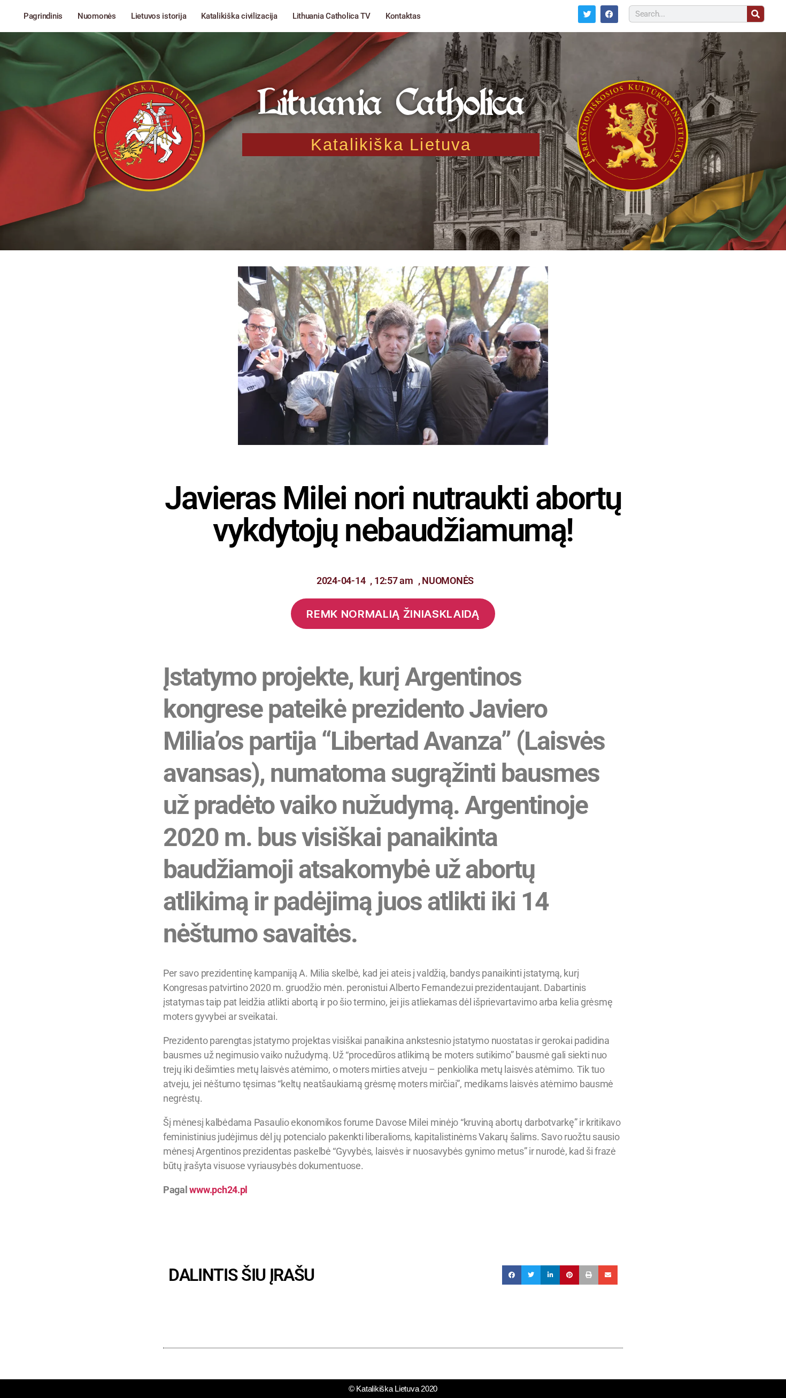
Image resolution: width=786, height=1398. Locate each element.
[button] (511, 1275)
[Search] (755, 14)
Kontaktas (403, 16)
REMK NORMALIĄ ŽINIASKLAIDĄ (393, 613)
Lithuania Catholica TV (331, 16)
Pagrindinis (43, 16)
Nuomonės (97, 16)
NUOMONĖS (448, 580)
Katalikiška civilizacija (239, 16)
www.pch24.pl (218, 1189)
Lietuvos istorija (158, 16)
